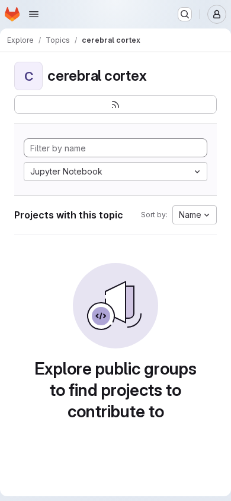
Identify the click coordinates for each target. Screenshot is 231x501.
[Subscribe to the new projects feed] (115, 104)
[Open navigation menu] (33, 14)
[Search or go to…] (185, 14)
